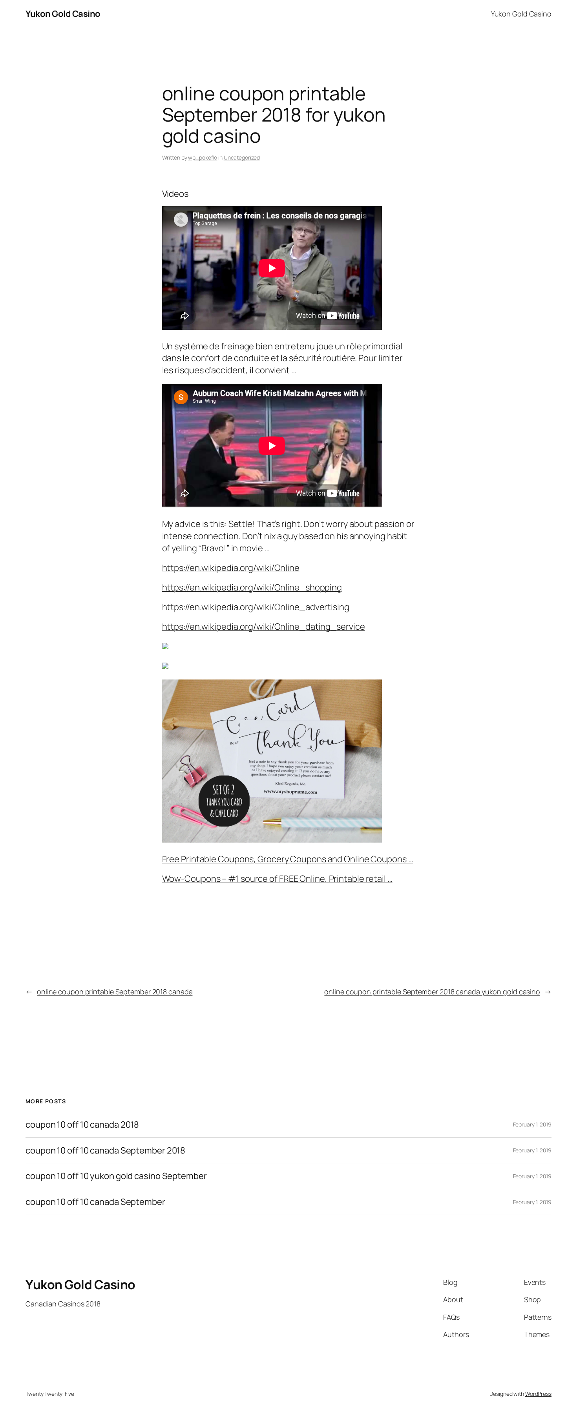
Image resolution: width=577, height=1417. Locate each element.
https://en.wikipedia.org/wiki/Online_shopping (252, 587)
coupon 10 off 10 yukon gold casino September (116, 1176)
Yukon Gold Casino (63, 14)
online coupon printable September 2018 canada (115, 991)
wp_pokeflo (202, 157)
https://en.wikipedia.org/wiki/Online (230, 568)
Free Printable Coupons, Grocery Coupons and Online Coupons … (287, 859)
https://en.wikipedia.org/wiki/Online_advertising (255, 607)
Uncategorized (242, 157)
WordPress (538, 1393)
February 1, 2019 (532, 1124)
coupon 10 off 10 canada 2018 (82, 1125)
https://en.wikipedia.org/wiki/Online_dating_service (263, 626)
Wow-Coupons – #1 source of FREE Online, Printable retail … (277, 879)
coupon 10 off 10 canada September (95, 1202)
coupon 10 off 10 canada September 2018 (105, 1150)
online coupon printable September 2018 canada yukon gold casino (432, 991)
